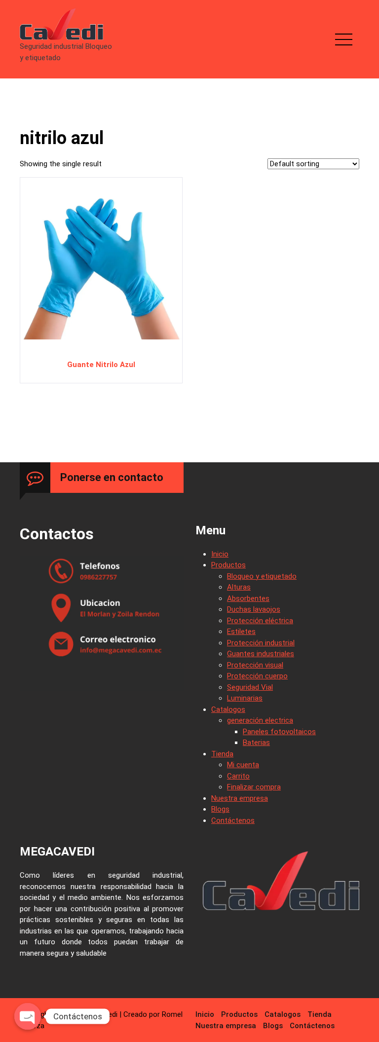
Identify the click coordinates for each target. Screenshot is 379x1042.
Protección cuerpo (257, 675)
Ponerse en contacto (111, 477)
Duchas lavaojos (253, 609)
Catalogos (228, 709)
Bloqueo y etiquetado (262, 576)
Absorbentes (248, 598)
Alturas (239, 587)
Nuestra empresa (239, 798)
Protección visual (255, 665)
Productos (228, 564)
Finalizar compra (254, 786)
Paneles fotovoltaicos (279, 731)
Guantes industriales (260, 653)
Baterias (256, 742)
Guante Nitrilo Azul (101, 364)
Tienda (222, 753)
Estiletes (241, 631)
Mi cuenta (243, 764)
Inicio (219, 554)
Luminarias (245, 698)
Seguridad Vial (250, 687)
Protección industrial (261, 642)
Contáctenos (233, 820)
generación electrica (260, 720)
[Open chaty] (27, 1016)
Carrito (238, 776)
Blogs (220, 809)
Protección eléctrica (260, 620)
